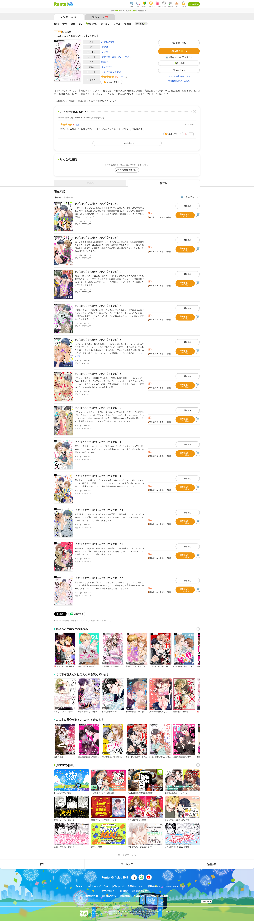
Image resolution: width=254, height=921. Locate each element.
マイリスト (180, 70)
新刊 (42, 864)
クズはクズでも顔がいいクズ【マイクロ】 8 (98, 441)
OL (119, 56)
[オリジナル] (91, 23)
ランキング (127, 864)
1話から (57, 197)
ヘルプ (97, 886)
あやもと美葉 (108, 41)
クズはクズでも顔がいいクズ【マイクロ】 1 (98, 203)
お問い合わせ (118, 886)
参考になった (175, 134)
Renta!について (83, 886)
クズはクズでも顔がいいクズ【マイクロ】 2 (98, 237)
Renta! (57, 620)
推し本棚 (180, 63)
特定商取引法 (92, 895)
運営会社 (164, 895)
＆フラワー (106, 66)
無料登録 (195, 4)
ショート (101, 17)
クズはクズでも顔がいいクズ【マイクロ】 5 (98, 339)
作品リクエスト (135, 886)
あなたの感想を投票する (126, 170)
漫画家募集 (125, 895)
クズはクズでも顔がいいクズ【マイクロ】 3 (98, 271)
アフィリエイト (109, 890)
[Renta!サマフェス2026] (70, 4)
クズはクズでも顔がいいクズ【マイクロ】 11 (99, 544)
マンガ (104, 51)
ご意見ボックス (153, 886)
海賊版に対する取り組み (145, 895)
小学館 (104, 46)
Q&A (106, 886)
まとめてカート (191, 197)
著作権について (109, 895)
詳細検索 (211, 864)
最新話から (68, 197)
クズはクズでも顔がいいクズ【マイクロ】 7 (98, 407)
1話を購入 (179, 51)
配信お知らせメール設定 (179, 80)
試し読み (187, 206)
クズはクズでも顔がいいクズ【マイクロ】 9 (98, 476)
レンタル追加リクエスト (179, 76)
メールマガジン (171, 886)
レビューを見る (126, 143)
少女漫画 (105, 56)
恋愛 (114, 56)
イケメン (127, 56)
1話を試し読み (179, 42)
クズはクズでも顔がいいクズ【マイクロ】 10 (99, 510)
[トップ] (61, 4)
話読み (104, 61)
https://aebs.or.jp (96, 916)
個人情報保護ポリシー (142, 890)
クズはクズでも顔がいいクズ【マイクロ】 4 (98, 305)
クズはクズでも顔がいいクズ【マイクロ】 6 (98, 373)
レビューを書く (113, 81)
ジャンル (140, 23)
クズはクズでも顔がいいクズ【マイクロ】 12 (99, 578)
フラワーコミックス (111, 71)
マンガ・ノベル (69, 17)
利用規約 (124, 890)
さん (78, 124)
